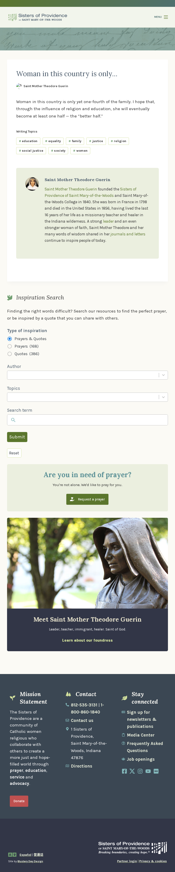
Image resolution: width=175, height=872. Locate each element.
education (28, 141)
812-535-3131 (84, 705)
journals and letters (128, 234)
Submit (17, 437)
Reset (14, 453)
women (80, 151)
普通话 (38, 855)
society (58, 151)
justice (96, 141)
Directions (81, 766)
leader (108, 221)
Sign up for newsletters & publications (142, 719)
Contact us (82, 720)
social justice (31, 151)
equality (53, 141)
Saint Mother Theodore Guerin (71, 189)
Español (25, 855)
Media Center (140, 735)
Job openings (141, 759)
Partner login (127, 861)
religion (118, 141)
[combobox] (83, 375)
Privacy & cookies (153, 861)
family (75, 141)
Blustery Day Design (30, 861)
